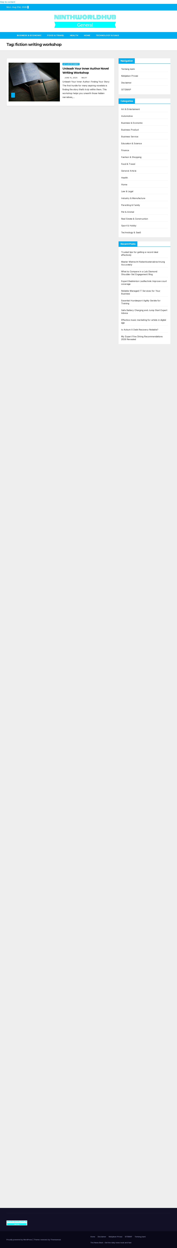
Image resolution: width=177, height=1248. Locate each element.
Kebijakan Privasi (129, 76)
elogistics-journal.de (131, 837)
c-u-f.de (125, 1148)
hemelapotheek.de (130, 623)
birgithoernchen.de (130, 626)
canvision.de (127, 498)
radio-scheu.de (128, 557)
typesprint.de (127, 888)
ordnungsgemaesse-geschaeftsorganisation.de (144, 713)
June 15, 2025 (71, 78)
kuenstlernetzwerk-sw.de (133, 724)
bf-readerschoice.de (131, 977)
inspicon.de (126, 1167)
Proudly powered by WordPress (19, 1240)
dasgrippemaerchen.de (132, 1078)
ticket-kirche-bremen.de (133, 872)
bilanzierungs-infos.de (132, 686)
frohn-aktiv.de (128, 526)
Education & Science (131, 143)
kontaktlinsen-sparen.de (133, 954)
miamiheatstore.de (130, 775)
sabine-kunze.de (129, 1051)
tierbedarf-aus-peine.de (132, 931)
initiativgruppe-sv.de (131, 670)
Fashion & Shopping (131, 157)
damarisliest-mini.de (130, 732)
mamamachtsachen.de (132, 810)
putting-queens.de (130, 615)
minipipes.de (127, 748)
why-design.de (128, 607)
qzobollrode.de (128, 1175)
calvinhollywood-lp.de (132, 946)
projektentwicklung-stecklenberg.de (138, 705)
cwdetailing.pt (127, 377)
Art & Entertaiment (71, 64)
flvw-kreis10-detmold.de (133, 848)
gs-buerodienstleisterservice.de (136, 588)
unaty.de (125, 401)
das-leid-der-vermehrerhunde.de (137, 856)
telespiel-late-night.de (131, 1032)
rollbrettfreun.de (129, 908)
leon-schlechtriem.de (131, 638)
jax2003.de (126, 701)
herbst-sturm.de (129, 1160)
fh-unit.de (126, 443)
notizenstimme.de (129, 389)
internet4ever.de (129, 1005)
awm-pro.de (127, 451)
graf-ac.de (126, 404)
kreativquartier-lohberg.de (134, 1067)
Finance (125, 150)
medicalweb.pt (128, 362)
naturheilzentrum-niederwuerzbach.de (140, 939)
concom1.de (127, 1090)
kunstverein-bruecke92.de (134, 860)
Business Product (130, 129)
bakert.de (125, 576)
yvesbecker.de (128, 868)
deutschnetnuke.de (130, 927)
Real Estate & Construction (134, 218)
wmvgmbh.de (127, 1086)
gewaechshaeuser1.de (132, 595)
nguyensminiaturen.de (132, 1047)
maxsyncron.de (128, 923)
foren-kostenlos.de (130, 981)
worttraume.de (128, 385)
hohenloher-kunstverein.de (134, 974)
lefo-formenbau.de (130, 432)
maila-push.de (128, 491)
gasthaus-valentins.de (131, 763)
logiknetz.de (127, 397)
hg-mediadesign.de (130, 572)
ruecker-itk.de (128, 814)
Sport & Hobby (128, 225)
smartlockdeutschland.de (133, 783)
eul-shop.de (127, 1063)
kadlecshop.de (128, 495)
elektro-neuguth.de (130, 1082)
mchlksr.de (126, 658)
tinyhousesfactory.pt (131, 373)
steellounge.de (128, 381)
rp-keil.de (125, 464)
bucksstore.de (128, 689)
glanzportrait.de (129, 876)
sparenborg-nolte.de (131, 666)
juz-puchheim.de (129, 829)
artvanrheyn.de (128, 678)
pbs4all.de (126, 744)
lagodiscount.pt (128, 366)
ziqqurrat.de (127, 420)
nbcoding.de (127, 475)
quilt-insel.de (127, 603)
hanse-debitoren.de (130, 564)
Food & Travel (55, 35)
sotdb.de (125, 522)
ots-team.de (127, 697)
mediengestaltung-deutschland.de (137, 412)
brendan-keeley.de (130, 435)
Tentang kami (128, 69)
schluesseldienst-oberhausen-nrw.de (139, 845)
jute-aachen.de (128, 935)
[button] (168, 35)
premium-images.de (130, 682)
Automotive (127, 116)
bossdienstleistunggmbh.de (134, 424)
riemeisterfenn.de (129, 852)
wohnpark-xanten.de (131, 592)
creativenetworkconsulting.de (135, 584)
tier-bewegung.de (129, 674)
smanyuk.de (127, 518)
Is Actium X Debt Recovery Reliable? (139, 329)
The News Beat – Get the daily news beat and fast (110, 1243)
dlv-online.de (127, 755)
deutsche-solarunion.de (132, 408)
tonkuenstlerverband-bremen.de (137, 1156)
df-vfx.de (125, 989)
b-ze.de (125, 892)
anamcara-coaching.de (132, 802)
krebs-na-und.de (129, 985)
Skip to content (7, 2)
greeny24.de (127, 506)
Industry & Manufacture (133, 198)
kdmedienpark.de (129, 599)
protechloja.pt (128, 358)
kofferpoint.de (128, 962)
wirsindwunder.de (129, 479)
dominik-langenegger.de (132, 752)
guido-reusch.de (129, 942)
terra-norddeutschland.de (133, 993)
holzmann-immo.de (130, 1171)
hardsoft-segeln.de (130, 533)
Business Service (129, 136)
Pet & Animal (127, 212)
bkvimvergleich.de (130, 561)
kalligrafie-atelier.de (130, 1191)
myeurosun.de (128, 428)
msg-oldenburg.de (130, 1055)
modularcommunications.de (134, 709)
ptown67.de (127, 919)
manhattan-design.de (131, 1074)
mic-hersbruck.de (130, 771)
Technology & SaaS (107, 35)
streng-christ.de (129, 767)
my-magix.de (127, 545)
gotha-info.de (127, 1136)
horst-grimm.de (128, 568)
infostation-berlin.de (131, 651)
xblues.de (125, 1121)
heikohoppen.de (129, 630)
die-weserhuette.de (130, 958)
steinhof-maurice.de (131, 693)
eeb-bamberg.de (129, 1008)
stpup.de (125, 1020)
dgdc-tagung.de (128, 790)
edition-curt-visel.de (130, 514)
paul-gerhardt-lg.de (130, 1098)
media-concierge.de (130, 1152)
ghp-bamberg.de (129, 728)
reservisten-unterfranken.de (135, 467)
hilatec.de (125, 471)
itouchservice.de (129, 1109)
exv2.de (125, 833)
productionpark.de (130, 549)
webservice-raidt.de (130, 1024)
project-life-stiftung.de (132, 1163)
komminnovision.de (130, 655)
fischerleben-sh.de (130, 720)
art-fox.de (126, 487)
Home (87, 35)
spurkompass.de (129, 393)
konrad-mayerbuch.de (132, 736)
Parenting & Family (130, 205)
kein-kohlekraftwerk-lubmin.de (136, 911)
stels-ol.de (126, 966)
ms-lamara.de (127, 502)
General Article (128, 171)
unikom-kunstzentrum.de (133, 662)
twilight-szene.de (129, 817)
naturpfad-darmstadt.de (132, 439)
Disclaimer (126, 82)
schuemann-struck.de (132, 1001)
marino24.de (127, 759)
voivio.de (125, 904)
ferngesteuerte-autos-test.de (135, 786)
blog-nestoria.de (129, 510)
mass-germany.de (130, 541)
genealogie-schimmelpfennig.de (136, 997)
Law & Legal (127, 191)
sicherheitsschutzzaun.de (133, 537)
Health (74, 35)
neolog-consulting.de (131, 794)
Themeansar (56, 1240)
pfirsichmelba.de (129, 1070)
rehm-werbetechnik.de (132, 580)
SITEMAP (126, 89)
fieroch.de (126, 553)
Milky (84, 78)
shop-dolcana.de (129, 1094)
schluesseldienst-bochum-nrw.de (137, 740)
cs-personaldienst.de (131, 619)
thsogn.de (126, 1101)
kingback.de (127, 634)
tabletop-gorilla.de (130, 798)
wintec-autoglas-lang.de (133, 530)
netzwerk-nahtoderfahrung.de (136, 841)
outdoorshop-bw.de (131, 611)
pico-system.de (128, 864)
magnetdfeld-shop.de (131, 483)
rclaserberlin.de (128, 447)
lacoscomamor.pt (129, 370)
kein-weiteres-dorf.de (131, 915)
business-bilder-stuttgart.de (134, 1117)
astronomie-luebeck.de (132, 896)
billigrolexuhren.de (130, 821)
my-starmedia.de (129, 825)
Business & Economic (29, 35)
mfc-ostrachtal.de (130, 1043)
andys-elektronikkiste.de (133, 416)
